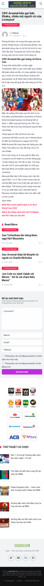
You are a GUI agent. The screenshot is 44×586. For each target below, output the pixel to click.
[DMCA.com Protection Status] (22, 546)
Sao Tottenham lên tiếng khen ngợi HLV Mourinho (19, 237)
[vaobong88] (22, 4)
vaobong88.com (13, 571)
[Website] (33, 558)
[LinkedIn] (26, 558)
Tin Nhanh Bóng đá (10, 25)
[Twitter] (11, 558)
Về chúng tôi (9, 581)
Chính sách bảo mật (32, 581)
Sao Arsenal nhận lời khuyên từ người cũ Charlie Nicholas (20, 256)
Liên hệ (19, 581)
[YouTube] (18, 558)
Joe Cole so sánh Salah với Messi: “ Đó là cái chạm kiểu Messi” (18, 277)
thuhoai (15, 33)
